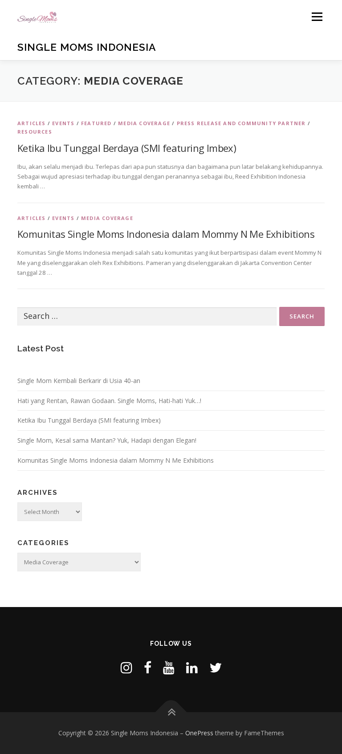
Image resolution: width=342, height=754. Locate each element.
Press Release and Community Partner (241, 123)
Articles (31, 123)
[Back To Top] (171, 712)
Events (63, 123)
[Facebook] (147, 667)
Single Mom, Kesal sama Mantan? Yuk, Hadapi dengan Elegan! (106, 440)
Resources (34, 131)
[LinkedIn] (192, 667)
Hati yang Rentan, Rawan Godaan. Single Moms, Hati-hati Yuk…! (109, 400)
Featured (96, 123)
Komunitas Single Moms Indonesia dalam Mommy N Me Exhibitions (165, 233)
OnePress (199, 733)
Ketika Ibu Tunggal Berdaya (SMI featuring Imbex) (126, 148)
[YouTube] (169, 667)
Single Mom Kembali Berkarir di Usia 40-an (78, 380)
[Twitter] (215, 667)
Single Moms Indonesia (86, 47)
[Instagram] (126, 667)
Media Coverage (144, 123)
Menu (317, 16)
